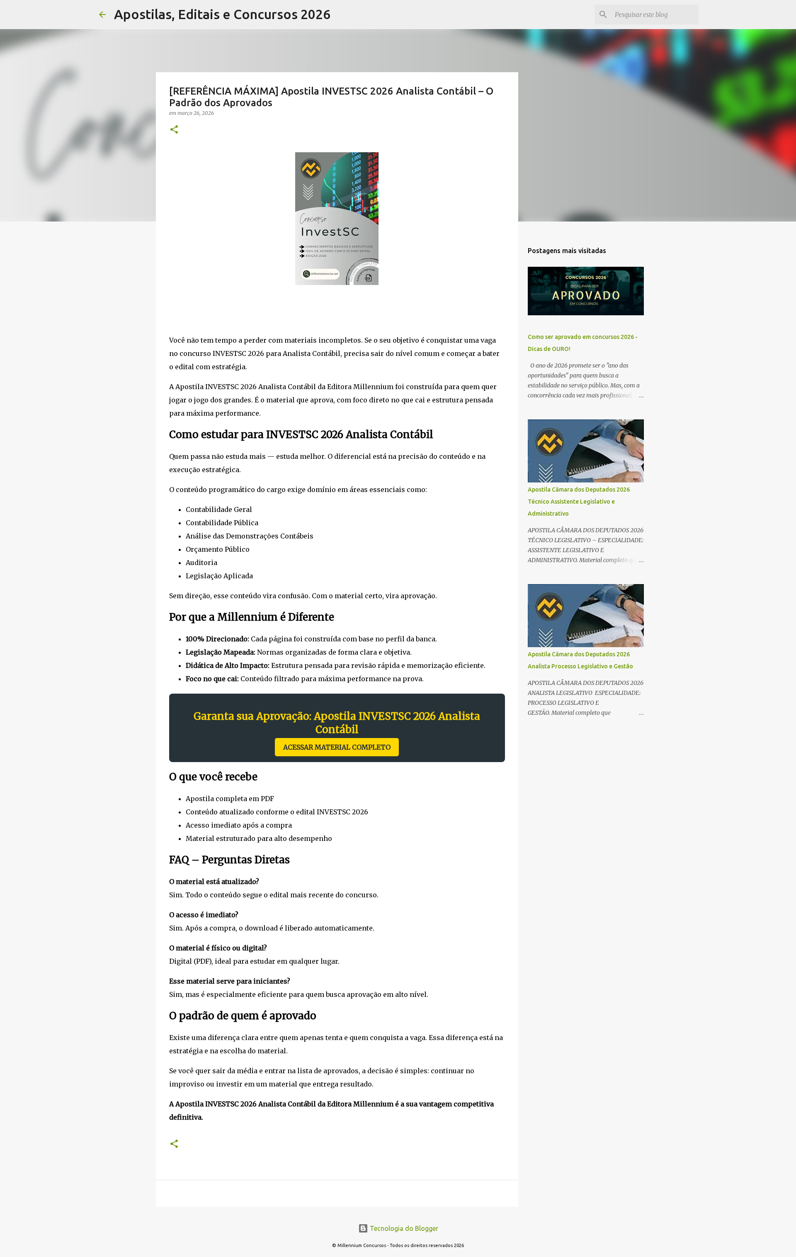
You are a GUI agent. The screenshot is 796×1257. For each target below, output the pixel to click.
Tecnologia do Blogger (403, 1228)
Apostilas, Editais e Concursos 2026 (222, 14)
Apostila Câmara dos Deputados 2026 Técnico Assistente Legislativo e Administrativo (579, 501)
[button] (174, 130)
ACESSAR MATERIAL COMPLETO (337, 747)
